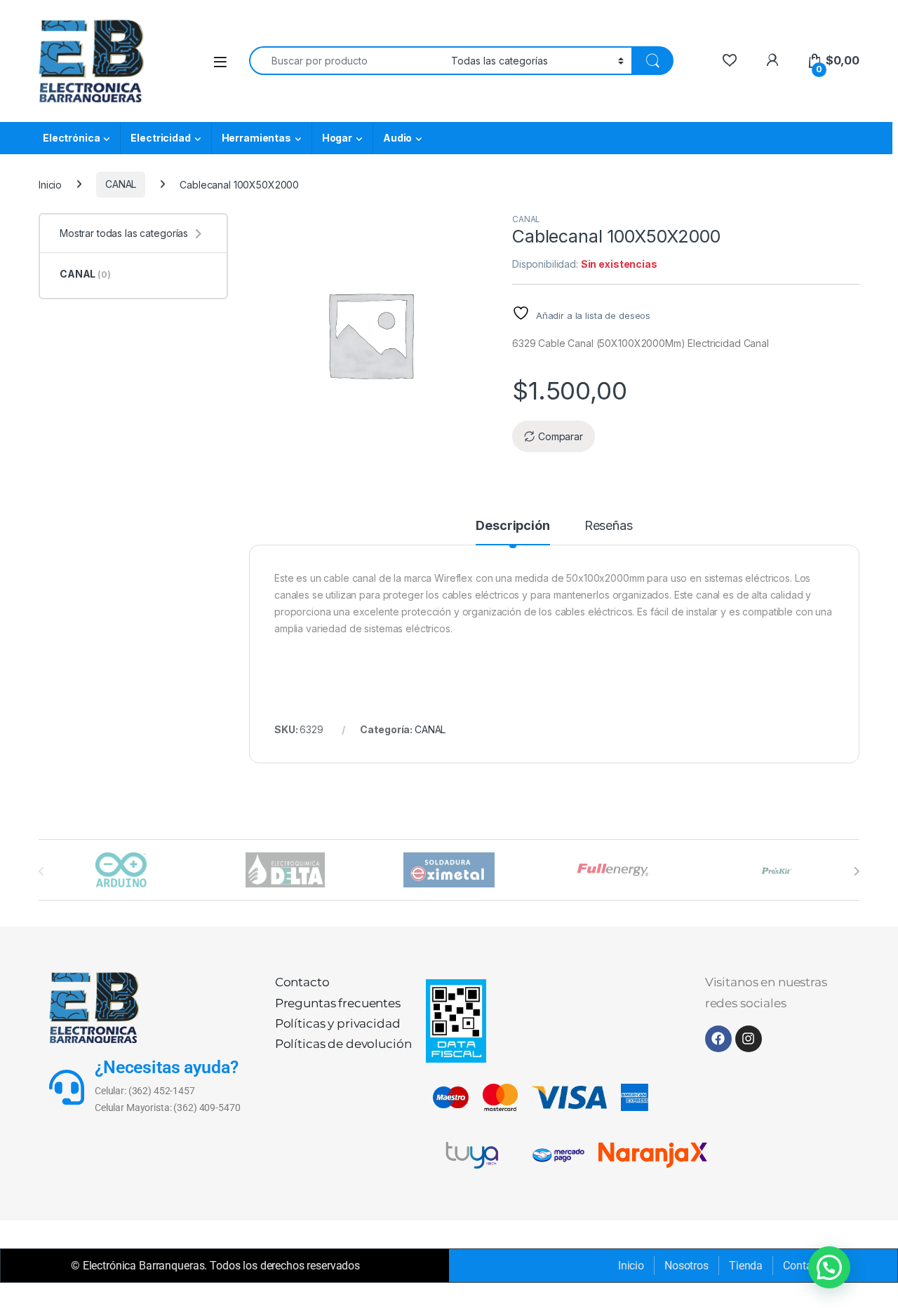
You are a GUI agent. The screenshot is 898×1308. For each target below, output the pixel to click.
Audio (397, 138)
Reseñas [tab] (608, 526)
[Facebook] (718, 1039)
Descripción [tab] (512, 526)
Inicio (50, 184)
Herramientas (256, 138)
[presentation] (856, 871)
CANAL (120, 184)
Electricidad (160, 138)
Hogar (337, 138)
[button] (829, 1267)
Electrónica (71, 138)
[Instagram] (748, 1039)
